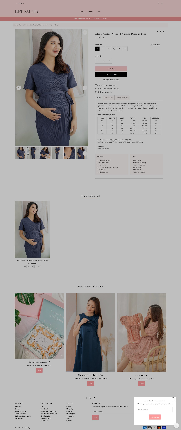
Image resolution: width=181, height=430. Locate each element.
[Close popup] (173, 399)
